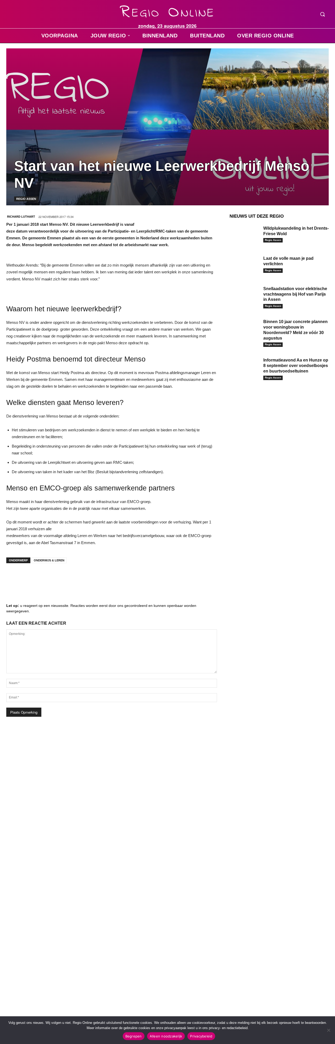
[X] (61, 577)
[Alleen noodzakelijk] (328, 1030)
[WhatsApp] (77, 577)
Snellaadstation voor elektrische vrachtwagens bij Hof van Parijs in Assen (295, 294)
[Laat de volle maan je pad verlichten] (244, 265)
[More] (93, 577)
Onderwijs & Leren (49, 560)
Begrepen (133, 1036)
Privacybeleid (201, 1036)
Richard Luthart (21, 216)
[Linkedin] (30, 577)
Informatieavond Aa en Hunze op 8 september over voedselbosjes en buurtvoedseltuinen (295, 365)
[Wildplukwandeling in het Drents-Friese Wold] (244, 234)
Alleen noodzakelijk (166, 1036)
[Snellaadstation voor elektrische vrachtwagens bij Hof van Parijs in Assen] (244, 295)
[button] (322, 14)
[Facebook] (14, 577)
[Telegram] (45, 577)
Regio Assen (26, 198)
